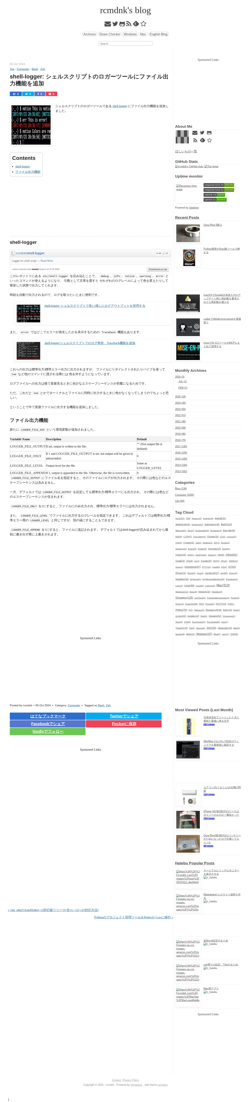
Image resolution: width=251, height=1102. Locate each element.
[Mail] (108, 25)
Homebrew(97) (193, 567)
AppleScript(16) (183, 524)
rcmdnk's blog (125, 10)
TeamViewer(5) (198, 622)
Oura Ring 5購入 (213, 224)
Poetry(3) (180, 604)
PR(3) (201, 604)
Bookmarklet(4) (202, 531)
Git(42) (221, 555)
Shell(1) (203, 616)
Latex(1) (179, 586)
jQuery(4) (233, 573)
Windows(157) (204, 634)
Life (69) (179, 501)
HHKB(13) (233, 561)
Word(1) (217, 634)
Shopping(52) (215, 616)
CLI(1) (223, 537)
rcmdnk (21, 253)
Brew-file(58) (229, 530)
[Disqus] (90, 857)
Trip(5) (192, 628)
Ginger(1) (212, 555)
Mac (143, 34)
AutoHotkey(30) (212, 524)
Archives (90, 34)
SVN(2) (187, 622)
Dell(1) (198, 543)
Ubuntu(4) (200, 628)
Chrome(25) (213, 536)
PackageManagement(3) (218, 598)
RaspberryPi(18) (214, 610)
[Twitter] (115, 25)
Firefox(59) (181, 555)
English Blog (158, 34)
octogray (163, 1084)
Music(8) (193, 592)
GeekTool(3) (201, 555)
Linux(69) (189, 585)
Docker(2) (225, 543)
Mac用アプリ (211, 988)
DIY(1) (217, 543)
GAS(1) (190, 555)
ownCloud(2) (200, 598)
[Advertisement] (90, 208)
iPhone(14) (181, 573)
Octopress (136, 1084)
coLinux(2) (231, 537)
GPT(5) (216, 561)
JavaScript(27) (212, 573)
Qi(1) (191, 610)
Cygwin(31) (188, 542)
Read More (47, 260)
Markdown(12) (182, 592)
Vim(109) (211, 628)
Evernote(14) (214, 549)
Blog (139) (181, 488)
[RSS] (129, 25)
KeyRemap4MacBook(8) (214, 579)
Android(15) (220, 518)
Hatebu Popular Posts (195, 863)
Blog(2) (191, 531)
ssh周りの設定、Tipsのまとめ (221, 964)
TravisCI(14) (182, 628)
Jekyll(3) (224, 573)
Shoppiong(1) (229, 616)
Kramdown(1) (232, 579)
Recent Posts (187, 217)
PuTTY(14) (221, 604)
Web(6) (236, 628)
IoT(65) (232, 567)
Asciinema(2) (197, 524)
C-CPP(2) (187, 537)
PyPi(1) (231, 604)
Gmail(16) (180, 561)
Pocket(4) (235, 598)
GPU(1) (224, 561)
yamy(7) (225, 634)
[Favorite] (143, 25)
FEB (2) (182, 387)
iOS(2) (224, 567)
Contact (116, 1080)
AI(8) (188, 518)
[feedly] (136, 25)
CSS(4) (179, 543)
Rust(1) (236, 610)
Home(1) (179, 567)
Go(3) (196, 561)
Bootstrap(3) (216, 531)
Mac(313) (223, 585)
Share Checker (109, 34)
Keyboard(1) (195, 579)
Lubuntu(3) (210, 586)
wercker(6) (180, 634)
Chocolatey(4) (199, 537)
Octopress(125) (184, 597)
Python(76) (181, 610)
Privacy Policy (131, 1080)
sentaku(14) (193, 616)
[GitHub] (122, 25)
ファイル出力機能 (27, 171)
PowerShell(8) (191, 604)
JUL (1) (182, 381)
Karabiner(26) (182, 579)
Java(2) (200, 573)
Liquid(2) (200, 586)
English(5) (202, 549)
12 (167, 253)
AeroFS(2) (180, 518)
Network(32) (204, 592)
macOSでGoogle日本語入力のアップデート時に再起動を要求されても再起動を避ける (222, 299)
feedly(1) (226, 549)
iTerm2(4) (191, 573)
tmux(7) (224, 622)
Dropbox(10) (181, 549)
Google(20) (206, 561)
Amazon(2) (197, 518)
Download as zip (158, 269)
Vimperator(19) (225, 628)
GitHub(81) (231, 554)
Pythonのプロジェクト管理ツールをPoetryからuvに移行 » (133, 917)
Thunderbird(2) (213, 622)
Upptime (194, 207)
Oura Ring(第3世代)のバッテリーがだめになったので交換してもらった (222, 839)
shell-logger (120, 106)
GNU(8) (189, 561)
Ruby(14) (227, 610)
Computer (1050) (184, 494)
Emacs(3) (192, 549)
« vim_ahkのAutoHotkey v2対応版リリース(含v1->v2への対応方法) (53, 910)
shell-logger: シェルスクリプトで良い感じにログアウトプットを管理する (95, 305)
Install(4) (216, 567)
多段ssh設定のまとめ (216, 940)
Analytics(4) (208, 518)
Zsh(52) (234, 634)
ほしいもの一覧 (186, 151)
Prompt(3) (210, 604)
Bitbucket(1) (181, 531)
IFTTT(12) (206, 567)
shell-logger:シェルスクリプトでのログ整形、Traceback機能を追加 (90, 343)
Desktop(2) (208, 543)
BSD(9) (179, 537)
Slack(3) (179, 622)
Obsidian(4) (217, 592)
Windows (130, 34)
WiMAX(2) (190, 634)
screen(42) (181, 616)
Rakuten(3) (199, 610)
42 (160, 253)
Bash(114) (226, 524)
